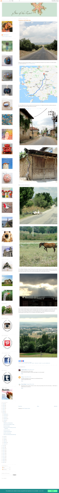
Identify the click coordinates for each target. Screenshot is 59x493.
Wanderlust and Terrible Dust (24, 20)
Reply (22, 373)
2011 (4, 456)
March (5, 440)
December (5, 414)
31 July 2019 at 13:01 (27, 376)
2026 (4, 403)
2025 (4, 405)
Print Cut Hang (23, 384)
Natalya (22, 376)
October (5, 417)
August (5, 420)
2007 (4, 462)
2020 (4, 411)
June (4, 436)
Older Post (55, 406)
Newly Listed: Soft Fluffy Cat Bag (9, 424)
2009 (4, 459)
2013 (4, 453)
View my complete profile (7, 36)
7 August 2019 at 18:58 (30, 384)
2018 (4, 445)
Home (38, 406)
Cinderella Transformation (8, 431)
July (4, 421)
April (5, 439)
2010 (4, 457)
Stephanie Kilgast (24, 369)
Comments (5, 469)
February (5, 442)
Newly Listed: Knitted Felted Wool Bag (10, 434)
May (4, 437)
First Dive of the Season (7, 433)
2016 (4, 448)
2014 (4, 451)
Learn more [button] (41, 490)
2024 (4, 406)
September (5, 418)
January (5, 443)
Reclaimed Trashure (7, 425)
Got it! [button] (52, 490)
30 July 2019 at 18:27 (30, 369)
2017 (4, 447)
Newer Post (20, 406)
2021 (4, 409)
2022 (4, 408)
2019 (4, 412)
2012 (4, 454)
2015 (4, 450)
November (5, 415)
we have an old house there (31, 63)
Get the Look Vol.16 (7, 430)
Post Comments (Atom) (26, 408)
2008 (4, 460)
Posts (4, 467)
